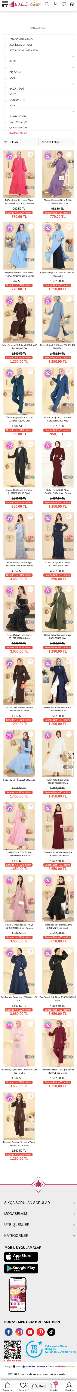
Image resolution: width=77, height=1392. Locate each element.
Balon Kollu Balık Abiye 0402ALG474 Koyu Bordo (58, 491)
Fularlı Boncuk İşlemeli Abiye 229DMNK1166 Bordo (58, 854)
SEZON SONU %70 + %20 (23, 50)
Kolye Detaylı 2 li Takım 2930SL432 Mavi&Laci (58, 274)
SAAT (12, 78)
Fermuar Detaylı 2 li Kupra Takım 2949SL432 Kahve (19, 1144)
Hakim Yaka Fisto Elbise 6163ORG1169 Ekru (58, 781)
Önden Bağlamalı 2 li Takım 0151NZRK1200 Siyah (19, 491)
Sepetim (54, 1386)
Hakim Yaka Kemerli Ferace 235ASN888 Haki (57, 636)
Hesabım (69, 1390)
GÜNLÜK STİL (17, 100)
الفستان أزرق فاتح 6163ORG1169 (19, 780)
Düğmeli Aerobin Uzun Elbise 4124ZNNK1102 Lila (58, 202)
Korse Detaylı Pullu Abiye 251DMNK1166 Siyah (19, 636)
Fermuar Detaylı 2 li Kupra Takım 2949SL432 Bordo (58, 1071)
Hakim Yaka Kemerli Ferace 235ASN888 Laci (57, 709)
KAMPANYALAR (18, 133)
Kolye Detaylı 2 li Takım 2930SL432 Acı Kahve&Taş (19, 346)
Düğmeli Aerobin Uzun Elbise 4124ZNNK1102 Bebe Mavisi (19, 274)
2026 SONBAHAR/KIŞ (21, 39)
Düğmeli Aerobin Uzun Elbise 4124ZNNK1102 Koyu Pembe (19, 202)
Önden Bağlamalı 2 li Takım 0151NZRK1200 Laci (19, 419)
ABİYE (12, 94)
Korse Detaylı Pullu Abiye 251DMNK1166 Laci (57, 564)
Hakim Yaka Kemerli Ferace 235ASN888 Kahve (19, 709)
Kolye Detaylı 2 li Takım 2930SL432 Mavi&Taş (58, 346)
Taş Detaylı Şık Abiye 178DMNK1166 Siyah (58, 999)
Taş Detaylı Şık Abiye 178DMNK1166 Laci (19, 999)
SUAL (12, 105)
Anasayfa (7, 1390)
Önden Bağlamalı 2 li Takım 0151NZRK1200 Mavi (57, 419)
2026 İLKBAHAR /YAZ (20, 45)
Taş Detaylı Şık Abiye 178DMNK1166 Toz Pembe (19, 1071)
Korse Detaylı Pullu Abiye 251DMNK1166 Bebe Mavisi (19, 564)
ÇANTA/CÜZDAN (18, 122)
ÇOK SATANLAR (18, 127)
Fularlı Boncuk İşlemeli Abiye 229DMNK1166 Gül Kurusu (19, 926)
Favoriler (23, 1390)
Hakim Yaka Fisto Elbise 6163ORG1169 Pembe (19, 854)
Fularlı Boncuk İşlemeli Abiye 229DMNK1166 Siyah (58, 926)
